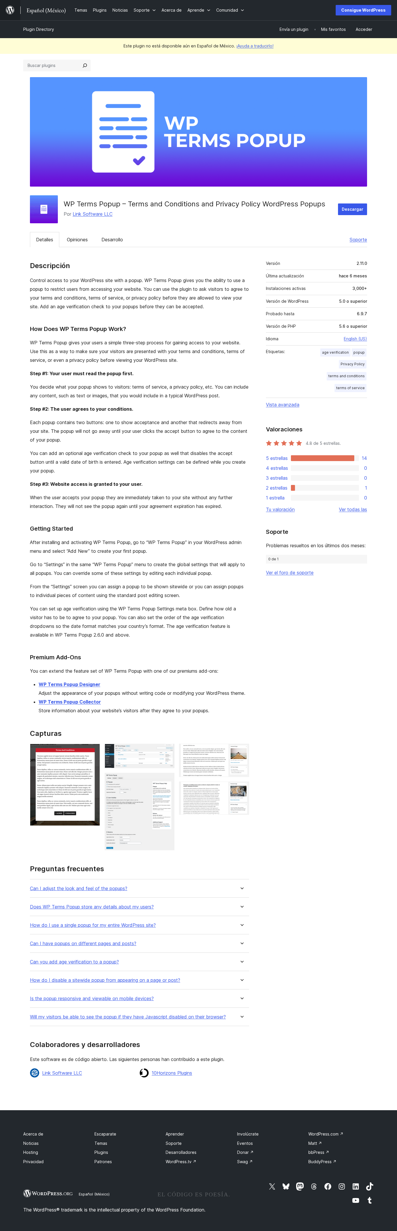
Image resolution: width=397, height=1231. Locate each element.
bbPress (318, 1152)
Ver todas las (353, 509)
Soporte (358, 239)
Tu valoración (280, 509)
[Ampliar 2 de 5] (166, 751)
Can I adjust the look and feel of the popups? (78, 888)
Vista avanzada (282, 405)
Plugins (101, 1152)
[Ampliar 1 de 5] (92, 751)
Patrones (103, 1161)
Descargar (352, 209)
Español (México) (94, 1194)
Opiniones (77, 239)
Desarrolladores (181, 1152)
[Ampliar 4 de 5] (241, 751)
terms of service (350, 388)
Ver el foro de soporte (290, 572)
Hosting (30, 1152)
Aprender (175, 1133)
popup (359, 352)
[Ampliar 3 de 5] (166, 781)
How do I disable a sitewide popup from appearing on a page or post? (105, 980)
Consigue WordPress (363, 10)
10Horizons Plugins (172, 1073)
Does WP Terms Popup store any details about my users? (92, 907)
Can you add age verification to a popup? (74, 962)
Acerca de (33, 1133)
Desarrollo (112, 239)
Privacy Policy (353, 364)
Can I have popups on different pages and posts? (83, 943)
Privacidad (33, 1161)
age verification (335, 352)
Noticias (31, 1143)
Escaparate (105, 1133)
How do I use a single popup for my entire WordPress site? (93, 925)
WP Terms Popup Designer (69, 684)
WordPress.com (326, 1133)
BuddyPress (322, 1161)
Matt (315, 1143)
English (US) (355, 338)
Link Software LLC (92, 214)
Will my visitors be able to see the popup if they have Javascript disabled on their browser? (128, 1017)
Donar (245, 1152)
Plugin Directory (38, 29)
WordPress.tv (181, 1161)
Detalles (44, 239)
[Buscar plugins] (85, 65)
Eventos (245, 1143)
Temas (100, 1143)
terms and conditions (346, 376)
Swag (245, 1161)
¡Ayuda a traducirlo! (254, 45)
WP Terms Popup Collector (70, 702)
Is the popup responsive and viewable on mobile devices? (92, 998)
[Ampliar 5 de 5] (241, 789)
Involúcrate (248, 1133)
